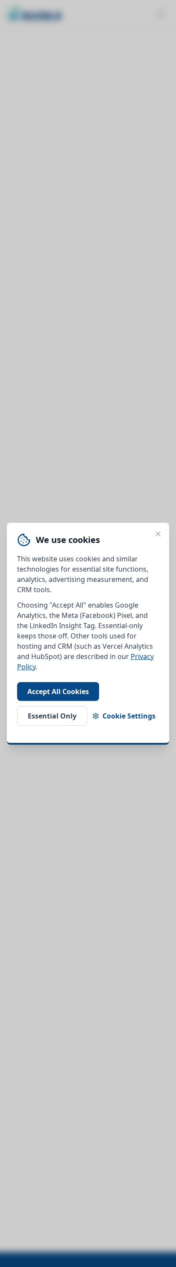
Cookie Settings (129, 716)
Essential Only (52, 716)
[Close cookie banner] (158, 534)
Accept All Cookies (58, 691)
